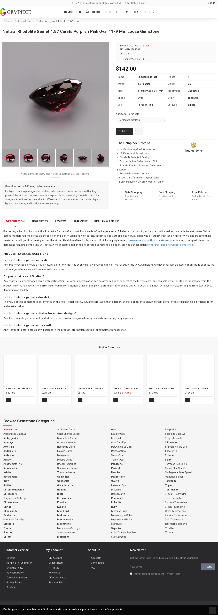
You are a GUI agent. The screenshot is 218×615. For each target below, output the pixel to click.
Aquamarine (10, 468)
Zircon (169, 532)
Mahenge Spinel (174, 476)
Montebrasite (65, 519)
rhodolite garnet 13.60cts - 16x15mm (199, 388)
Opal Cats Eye (119, 442)
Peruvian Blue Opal (121, 446)
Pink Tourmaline (174, 519)
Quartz (115, 481)
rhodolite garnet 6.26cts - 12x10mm (163, 388)
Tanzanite (171, 481)
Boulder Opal (118, 433)
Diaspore (8, 523)
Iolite (60, 494)
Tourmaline (171, 489)
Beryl (6, 481)
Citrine (7, 506)
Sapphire (116, 528)
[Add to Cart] (8, 400)
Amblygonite (10, 438)
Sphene (169, 455)
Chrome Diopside (13, 489)
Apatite (7, 459)
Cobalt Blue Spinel (175, 468)
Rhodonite (117, 498)
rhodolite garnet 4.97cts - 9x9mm (127, 388)
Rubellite (116, 502)
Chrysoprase (10, 502)
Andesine (8, 455)
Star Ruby (116, 523)
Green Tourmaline (175, 506)
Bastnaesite (10, 476)
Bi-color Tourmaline (176, 494)
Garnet (9, 21)
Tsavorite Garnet (66, 472)
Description (15, 221)
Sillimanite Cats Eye (176, 446)
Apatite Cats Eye (12, 464)
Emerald (8, 528)
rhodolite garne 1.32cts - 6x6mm (92, 388)
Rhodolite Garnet (26, 21)
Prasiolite (116, 489)
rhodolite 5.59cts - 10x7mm (56, 388)
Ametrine (8, 446)
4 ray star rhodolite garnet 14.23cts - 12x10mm (20, 388)
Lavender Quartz (120, 485)
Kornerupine (64, 498)
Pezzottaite (118, 476)
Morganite (63, 536)
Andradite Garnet (66, 429)
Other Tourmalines (175, 511)
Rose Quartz (118, 494)
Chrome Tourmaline (176, 502)
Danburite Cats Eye (14, 519)
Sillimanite (171, 442)
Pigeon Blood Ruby (121, 519)
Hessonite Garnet (66, 446)
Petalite (115, 472)
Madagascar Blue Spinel (178, 472)
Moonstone (64, 523)
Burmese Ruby (119, 511)
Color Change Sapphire (124, 532)
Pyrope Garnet (65, 459)
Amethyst (8, 442)
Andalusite (9, 451)
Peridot (115, 468)
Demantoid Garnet (67, 438)
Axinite (7, 472)
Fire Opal (116, 438)
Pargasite (117, 464)
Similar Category (109, 347)
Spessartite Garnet (67, 468)
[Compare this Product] (30, 400)
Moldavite (63, 515)
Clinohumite (10, 511)
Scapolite (170, 429)
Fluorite (8, 532)
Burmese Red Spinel (176, 464)
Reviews (61, 221)
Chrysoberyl (10, 494)
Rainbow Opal (118, 451)
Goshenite (63, 481)
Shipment (80, 221)
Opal (113, 429)
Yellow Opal (117, 459)
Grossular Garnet (66, 442)
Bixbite (7, 485)
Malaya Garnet (65, 451)
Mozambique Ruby (121, 515)
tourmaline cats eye (176, 523)
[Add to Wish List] (139, 131)
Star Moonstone (66, 532)
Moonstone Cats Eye (68, 528)
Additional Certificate (127, 114)
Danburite (9, 515)
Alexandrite (10, 429)
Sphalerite (171, 451)
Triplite (169, 528)
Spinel (168, 459)
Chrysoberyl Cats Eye (15, 498)
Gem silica (63, 476)
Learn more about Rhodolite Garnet (148, 240)
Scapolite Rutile (173, 438)
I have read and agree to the (157, 573)
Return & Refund (107, 221)
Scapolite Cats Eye (175, 433)
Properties (40, 221)
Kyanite (61, 506)
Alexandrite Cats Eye (14, 433)
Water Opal (117, 455)
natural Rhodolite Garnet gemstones (172, 244)
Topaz (168, 485)
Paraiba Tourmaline (176, 515)
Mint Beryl (63, 511)
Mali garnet (63, 455)
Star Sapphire (119, 536)
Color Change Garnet (68, 433)
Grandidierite (65, 485)
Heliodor (62, 489)
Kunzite (61, 502)
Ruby (114, 506)
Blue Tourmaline (174, 498)
